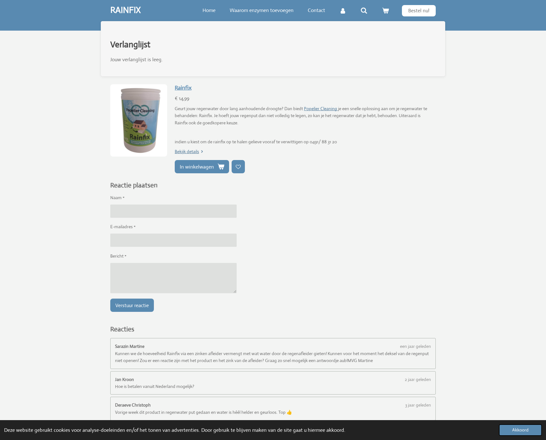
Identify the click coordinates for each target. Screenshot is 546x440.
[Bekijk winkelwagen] (385, 10)
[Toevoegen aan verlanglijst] (238, 166)
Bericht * (118, 256)
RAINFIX (125, 9)
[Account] (343, 10)
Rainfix (183, 87)
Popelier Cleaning (321, 108)
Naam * (117, 197)
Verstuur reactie (132, 305)
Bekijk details (187, 151)
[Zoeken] (364, 10)
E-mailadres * (123, 226)
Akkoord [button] (520, 430)
